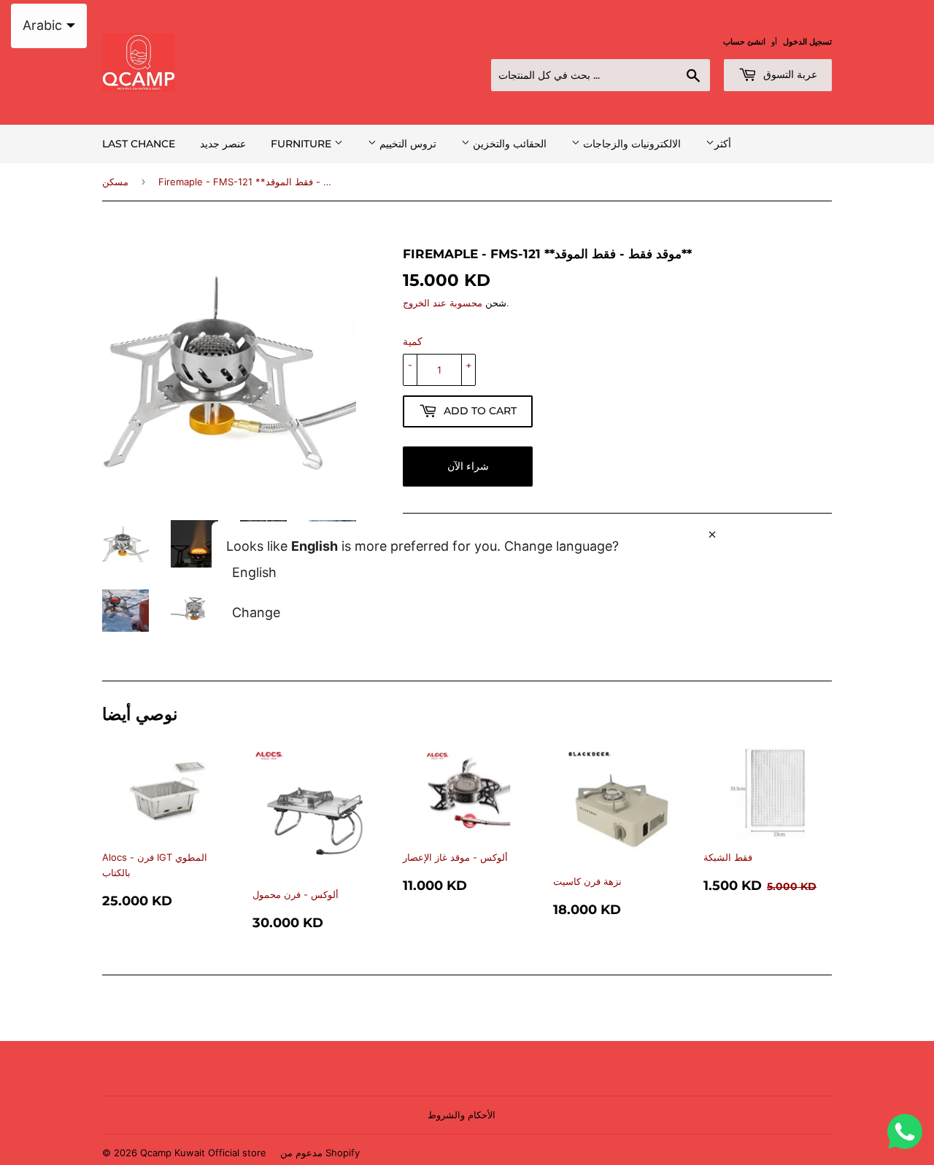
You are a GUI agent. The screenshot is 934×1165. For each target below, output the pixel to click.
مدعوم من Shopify (320, 1152)
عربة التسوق (788, 74)
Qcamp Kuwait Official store (203, 1152)
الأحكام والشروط (461, 1115)
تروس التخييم (406, 143)
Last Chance (138, 143)
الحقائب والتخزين (508, 143)
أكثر (722, 143)
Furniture (302, 143)
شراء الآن (468, 466)
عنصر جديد (223, 143)
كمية (412, 341)
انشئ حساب (744, 41)
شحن (495, 303)
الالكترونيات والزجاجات (630, 143)
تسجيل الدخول (807, 41)
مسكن (115, 181)
